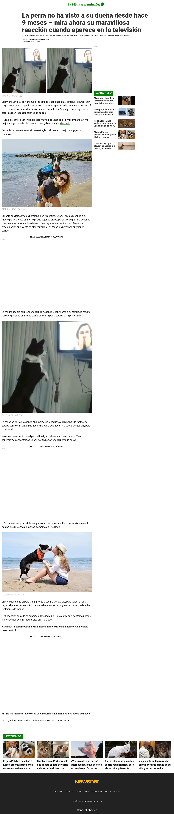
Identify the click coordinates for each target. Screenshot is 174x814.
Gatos (79, 792)
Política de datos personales (87, 801)
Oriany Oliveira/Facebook (16, 209)
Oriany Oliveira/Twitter (14, 415)
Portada (25, 35)
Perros (32, 35)
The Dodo (65, 123)
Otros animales (112, 792)
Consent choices (87, 810)
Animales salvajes (93, 792)
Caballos (58, 792)
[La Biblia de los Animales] (86, 4)
